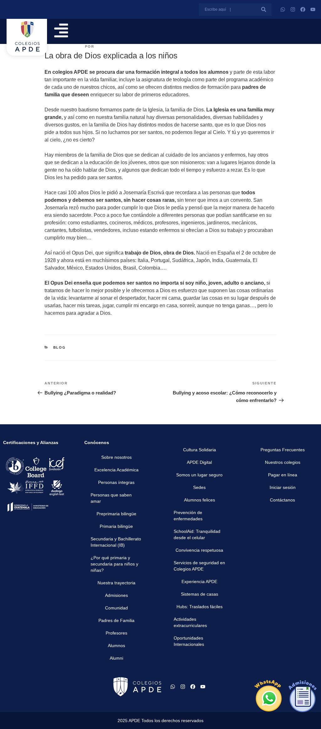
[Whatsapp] (283, 9)
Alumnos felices (199, 499)
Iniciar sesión (283, 487)
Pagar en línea (282, 474)
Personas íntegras (116, 482)
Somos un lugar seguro (199, 474)
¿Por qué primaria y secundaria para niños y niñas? (114, 564)
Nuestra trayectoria (116, 582)
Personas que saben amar (111, 498)
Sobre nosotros (116, 457)
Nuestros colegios (282, 462)
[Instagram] (293, 9)
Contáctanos (282, 499)
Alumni (116, 658)
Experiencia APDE (199, 581)
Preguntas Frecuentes (282, 449)
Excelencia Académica (116, 469)
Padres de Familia (116, 620)
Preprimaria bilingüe (116, 513)
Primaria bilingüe (116, 526)
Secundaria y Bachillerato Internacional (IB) (116, 542)
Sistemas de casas (199, 594)
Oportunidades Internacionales (189, 641)
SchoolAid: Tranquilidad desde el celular (197, 534)
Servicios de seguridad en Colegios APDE (199, 565)
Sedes (199, 487)
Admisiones (116, 595)
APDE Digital (199, 462)
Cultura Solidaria (199, 449)
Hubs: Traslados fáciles (199, 606)
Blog (59, 347)
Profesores (116, 632)
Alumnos (116, 645)
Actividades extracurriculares (190, 622)
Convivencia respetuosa (199, 550)
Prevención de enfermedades (188, 515)
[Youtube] (313, 9)
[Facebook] (303, 9)
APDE (102, 46)
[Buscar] (263, 9)
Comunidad (116, 607)
